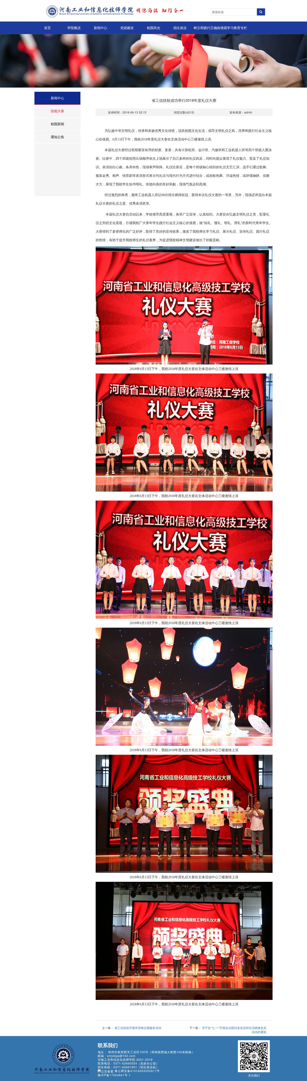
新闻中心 (100, 27)
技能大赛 (57, 110)
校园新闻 (57, 123)
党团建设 (127, 27)
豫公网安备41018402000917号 (137, 1071)
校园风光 (153, 27)
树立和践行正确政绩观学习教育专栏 (220, 27)
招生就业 (180, 27)
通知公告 (57, 136)
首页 (47, 27)
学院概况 (74, 27)
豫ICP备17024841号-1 (114, 1075)
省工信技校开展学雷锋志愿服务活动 (137, 1028)
